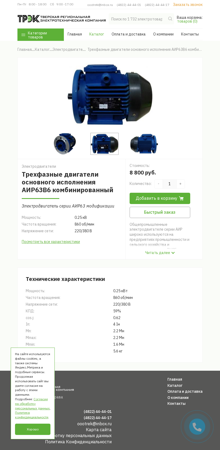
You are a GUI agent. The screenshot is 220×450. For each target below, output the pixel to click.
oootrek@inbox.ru (100, 5)
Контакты (190, 34)
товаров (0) (187, 21)
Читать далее (157, 252)
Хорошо (33, 429)
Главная (75, 34)
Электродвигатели (39, 166)
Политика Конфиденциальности (78, 441)
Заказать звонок (188, 4)
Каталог (96, 34)
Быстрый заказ (159, 212)
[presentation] (33, 94)
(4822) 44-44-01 (129, 5)
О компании (163, 34)
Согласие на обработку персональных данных (64, 435)
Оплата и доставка (129, 34)
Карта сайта (99, 429)
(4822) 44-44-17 (157, 5)
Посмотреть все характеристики (51, 241)
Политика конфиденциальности (31, 414)
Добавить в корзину (156, 198)
